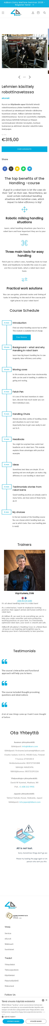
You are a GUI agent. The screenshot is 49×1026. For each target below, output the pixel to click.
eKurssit (6, 98)
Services (8, 933)
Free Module (21, 337)
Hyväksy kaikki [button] (13, 1021)
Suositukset (9, 949)
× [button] (46, 1000)
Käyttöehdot (10, 975)
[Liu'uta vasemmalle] (19, 77)
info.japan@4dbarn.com (29, 802)
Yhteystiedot (10, 964)
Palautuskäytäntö (12, 981)
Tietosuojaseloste (11, 970)
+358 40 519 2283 (24, 601)
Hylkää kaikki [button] (36, 1021)
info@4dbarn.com (30, 746)
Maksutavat (9, 986)
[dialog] (24, 1011)
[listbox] (43, 1000)
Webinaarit (9, 944)
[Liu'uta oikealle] (29, 77)
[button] (3, 12)
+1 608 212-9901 (26, 786)
